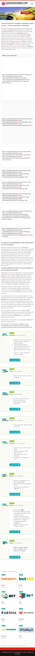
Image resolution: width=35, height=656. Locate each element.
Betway (29, 34)
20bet (29, 182)
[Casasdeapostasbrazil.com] (15, 4)
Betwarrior (30, 125)
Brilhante (22, 335)
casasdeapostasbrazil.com (8, 31)
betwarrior (18, 122)
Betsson (23, 34)
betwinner (18, 214)
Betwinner (5, 219)
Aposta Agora (14, 360)
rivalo (17, 197)
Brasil (12, 645)
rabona (18, 231)
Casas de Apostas (5, 645)
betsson (30, 74)
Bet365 (12, 43)
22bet (17, 43)
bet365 (18, 155)
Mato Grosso (17, 645)
